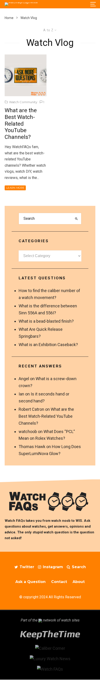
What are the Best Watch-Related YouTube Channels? (21, 123)
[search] (76, 218)
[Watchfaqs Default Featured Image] (26, 75)
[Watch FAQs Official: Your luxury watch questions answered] (50, 669)
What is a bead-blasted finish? (46, 321)
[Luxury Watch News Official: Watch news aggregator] (50, 658)
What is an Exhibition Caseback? (48, 344)
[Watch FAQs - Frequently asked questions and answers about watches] (50, 501)
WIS (79, 521)
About (79, 582)
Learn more (15, 187)
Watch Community (23, 102)
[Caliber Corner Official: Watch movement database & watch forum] (50, 648)
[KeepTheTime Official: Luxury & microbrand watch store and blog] (50, 637)
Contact (59, 582)
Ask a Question (30, 582)
